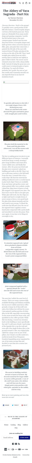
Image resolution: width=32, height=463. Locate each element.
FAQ (16, 428)
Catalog (13, 425)
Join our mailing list (16, 433)
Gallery (25, 425)
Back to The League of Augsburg (17, 417)
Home (6, 425)
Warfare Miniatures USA (13, 455)
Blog (19, 425)
